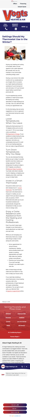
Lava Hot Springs (21, 321)
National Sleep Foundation (15, 169)
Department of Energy (13, 134)
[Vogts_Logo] (15, 10)
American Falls (22, 313)
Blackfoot (8, 317)
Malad (8, 325)
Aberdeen (8, 313)
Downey (8, 321)
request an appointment (13, 291)
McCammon (22, 325)
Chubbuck (21, 317)
